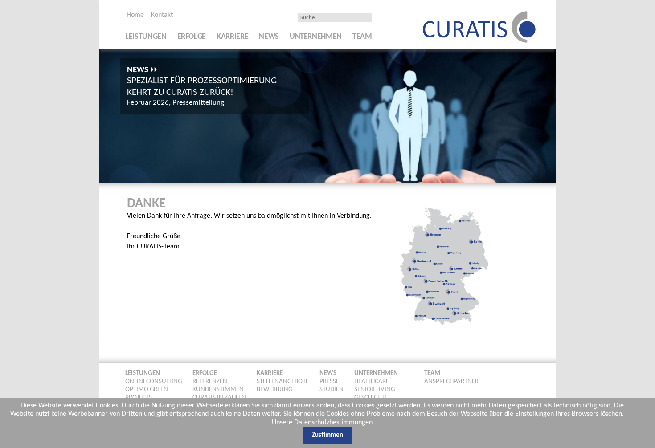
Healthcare (371, 381)
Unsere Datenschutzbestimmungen (322, 422)
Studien (331, 389)
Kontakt (162, 15)
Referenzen (209, 381)
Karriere (232, 37)
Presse (329, 381)
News (269, 37)
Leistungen (146, 37)
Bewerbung (274, 389)
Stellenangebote (283, 381)
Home (135, 15)
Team (362, 37)
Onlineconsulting (153, 381)
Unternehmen (316, 37)
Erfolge (191, 37)
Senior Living (374, 389)
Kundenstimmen (218, 389)
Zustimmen (327, 435)
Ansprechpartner (451, 381)
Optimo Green (146, 389)
